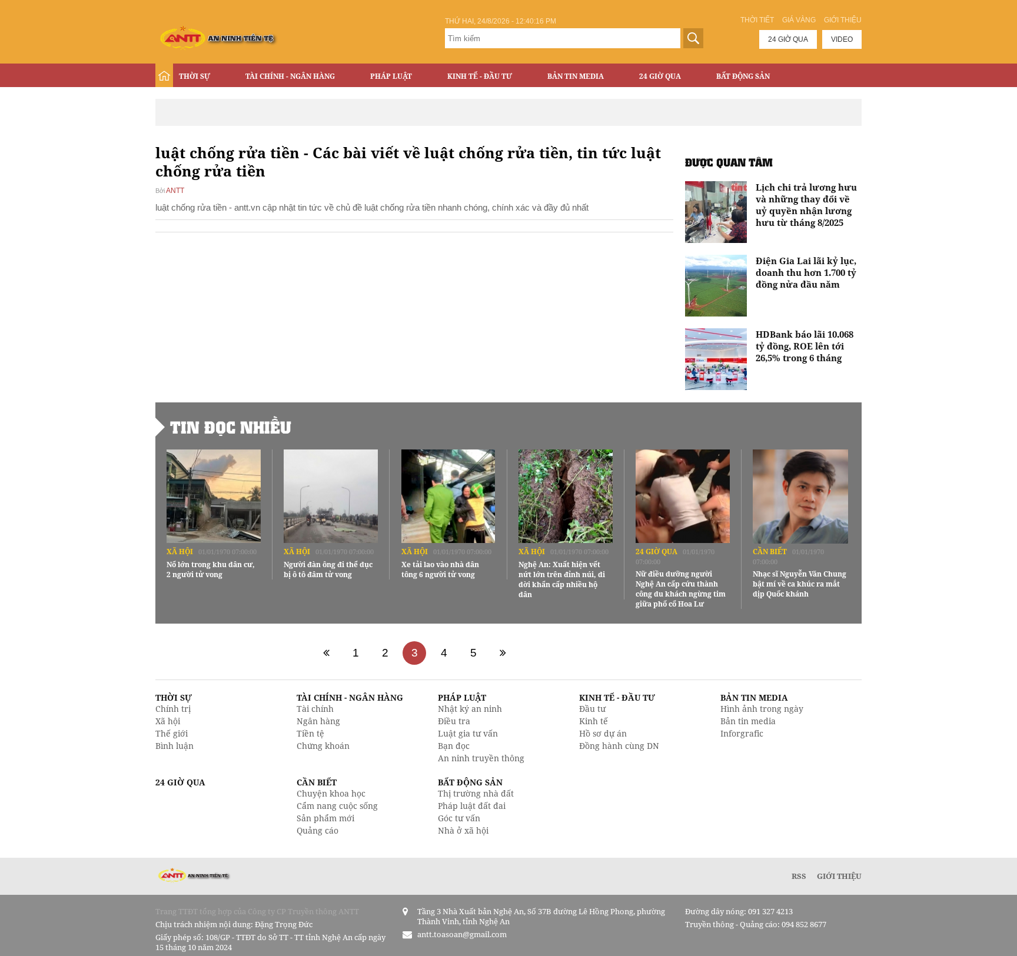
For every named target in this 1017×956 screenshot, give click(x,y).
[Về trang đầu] (326, 653)
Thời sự (194, 76)
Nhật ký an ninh (470, 708)
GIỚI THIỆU (839, 876)
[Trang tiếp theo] (502, 653)
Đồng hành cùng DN (619, 745)
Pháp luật (391, 76)
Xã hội (180, 552)
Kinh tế (593, 721)
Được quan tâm (729, 162)
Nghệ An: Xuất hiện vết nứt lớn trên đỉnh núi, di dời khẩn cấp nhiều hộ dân (562, 579)
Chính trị (173, 708)
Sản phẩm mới (325, 818)
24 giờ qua (788, 39)
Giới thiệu (843, 20)
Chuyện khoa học (331, 793)
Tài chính (315, 708)
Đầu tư (592, 708)
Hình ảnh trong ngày (761, 708)
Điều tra (454, 721)
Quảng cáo (317, 830)
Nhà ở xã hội (463, 830)
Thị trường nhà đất (476, 793)
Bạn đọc (454, 745)
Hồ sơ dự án (603, 733)
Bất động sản (743, 76)
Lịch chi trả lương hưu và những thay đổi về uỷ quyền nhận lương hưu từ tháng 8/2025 (806, 204)
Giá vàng (799, 20)
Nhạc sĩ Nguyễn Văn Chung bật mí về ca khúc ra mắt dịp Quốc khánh (799, 584)
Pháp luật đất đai (472, 805)
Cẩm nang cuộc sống (337, 805)
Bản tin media (748, 721)
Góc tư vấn (459, 818)
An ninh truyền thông (481, 758)
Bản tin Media (575, 76)
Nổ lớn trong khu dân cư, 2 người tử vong (211, 569)
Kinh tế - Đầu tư (479, 76)
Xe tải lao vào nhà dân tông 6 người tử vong (440, 569)
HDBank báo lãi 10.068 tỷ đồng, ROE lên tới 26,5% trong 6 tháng (804, 346)
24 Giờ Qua (660, 76)
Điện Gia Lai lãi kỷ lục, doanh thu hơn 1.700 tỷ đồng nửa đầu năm (806, 272)
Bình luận (174, 745)
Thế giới (171, 733)
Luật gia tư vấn (468, 733)
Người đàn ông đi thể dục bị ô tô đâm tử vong (328, 569)
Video (842, 39)
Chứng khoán (323, 745)
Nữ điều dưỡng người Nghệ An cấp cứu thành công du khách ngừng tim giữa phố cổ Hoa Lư (681, 589)
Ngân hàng (318, 721)
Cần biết (770, 552)
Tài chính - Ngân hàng (290, 76)
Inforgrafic (741, 733)
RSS (799, 876)
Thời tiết (757, 20)
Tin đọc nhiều (230, 427)
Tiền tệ (310, 733)
